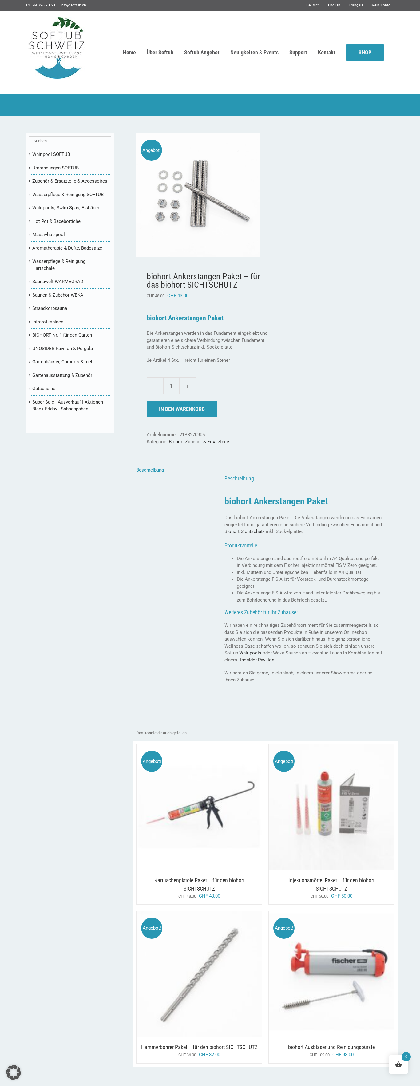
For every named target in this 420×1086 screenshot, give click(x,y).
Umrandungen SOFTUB (55, 168)
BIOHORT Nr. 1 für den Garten (62, 335)
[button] (13, 1072)
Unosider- (248, 660)
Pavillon (266, 660)
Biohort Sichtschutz (244, 531)
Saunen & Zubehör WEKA (57, 295)
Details (223, 809)
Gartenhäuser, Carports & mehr (63, 362)
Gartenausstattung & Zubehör (62, 375)
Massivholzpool (48, 234)
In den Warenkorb (182, 409)
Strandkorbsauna (49, 308)
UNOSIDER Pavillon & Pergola (62, 348)
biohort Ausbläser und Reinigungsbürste (331, 1047)
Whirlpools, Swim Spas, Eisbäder (65, 208)
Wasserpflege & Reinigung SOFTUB (68, 194)
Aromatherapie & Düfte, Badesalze (67, 248)
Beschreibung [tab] (150, 470)
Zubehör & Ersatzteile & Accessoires (69, 181)
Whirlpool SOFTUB (51, 154)
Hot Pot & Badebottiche (56, 221)
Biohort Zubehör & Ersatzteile (199, 441)
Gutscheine (43, 388)
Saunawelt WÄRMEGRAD (57, 281)
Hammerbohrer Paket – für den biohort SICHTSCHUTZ (199, 1047)
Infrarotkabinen (47, 322)
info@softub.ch (73, 5)
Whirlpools (250, 653)
